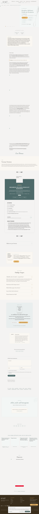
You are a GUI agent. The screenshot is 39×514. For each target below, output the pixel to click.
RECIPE (10, 388)
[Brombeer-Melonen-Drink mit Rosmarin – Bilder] (10, 15)
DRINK (23, 388)
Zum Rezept (24, 17)
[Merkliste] (29, 2)
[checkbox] (19, 205)
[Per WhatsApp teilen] (16, 426)
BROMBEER (9, 389)
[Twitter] (2, 505)
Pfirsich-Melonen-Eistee (24, 145)
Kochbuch (17, 1)
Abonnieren (34, 504)
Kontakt (19, 2)
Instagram (23, 342)
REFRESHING (29, 388)
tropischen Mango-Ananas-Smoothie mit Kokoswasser (20, 63)
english (26, 2)
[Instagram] (4, 505)
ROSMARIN (21, 389)
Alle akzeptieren (27, 511)
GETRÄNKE (25, 15)
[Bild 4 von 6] (10, 26)
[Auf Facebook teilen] (18, 426)
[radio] (16, 351)
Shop (24, 1)
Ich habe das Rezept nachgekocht (13, 370)
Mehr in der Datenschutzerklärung (25, 509)
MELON (26, 388)
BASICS (23, 15)
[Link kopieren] (25, 426)
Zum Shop (16, 261)
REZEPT (13, 388)
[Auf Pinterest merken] (14, 426)
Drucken (31, 17)
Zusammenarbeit (34, 1)
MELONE (18, 389)
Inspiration (28, 1)
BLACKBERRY (16, 388)
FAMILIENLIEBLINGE (31, 15)
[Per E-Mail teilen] (23, 426)
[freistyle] (3, 498)
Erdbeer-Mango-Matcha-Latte (21, 65)
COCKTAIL (20, 388)
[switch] (31, 217)
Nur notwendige (22, 511)
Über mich (13, 1)
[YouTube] (7, 505)
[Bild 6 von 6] (14, 26)
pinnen (20, 197)
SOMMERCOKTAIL (26, 389)
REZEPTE (35, 15)
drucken (15, 197)
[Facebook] (1, 505)
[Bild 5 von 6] (12, 26)
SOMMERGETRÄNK (14, 389)
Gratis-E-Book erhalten (23, 322)
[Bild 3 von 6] (9, 26)
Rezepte (21, 1)
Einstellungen (10, 511)
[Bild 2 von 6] (7, 26)
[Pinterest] (5, 505)
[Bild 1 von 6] (5, 26)
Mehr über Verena (18, 342)
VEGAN (30, 389)
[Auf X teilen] (20, 426)
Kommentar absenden (11, 375)
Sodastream (24, 148)
